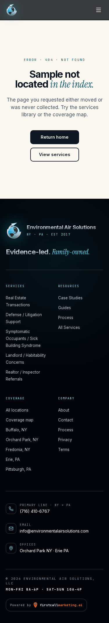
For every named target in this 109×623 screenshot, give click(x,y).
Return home (55, 137)
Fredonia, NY (18, 449)
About (63, 410)
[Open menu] (99, 10)
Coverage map (19, 420)
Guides (64, 307)
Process (65, 317)
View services (54, 154)
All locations (17, 410)
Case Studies (70, 298)
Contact (65, 420)
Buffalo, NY (16, 430)
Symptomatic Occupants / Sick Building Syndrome (23, 338)
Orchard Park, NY (22, 439)
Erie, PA (13, 459)
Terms (63, 449)
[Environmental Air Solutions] (11, 10)
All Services (69, 327)
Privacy (65, 439)
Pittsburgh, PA (18, 469)
